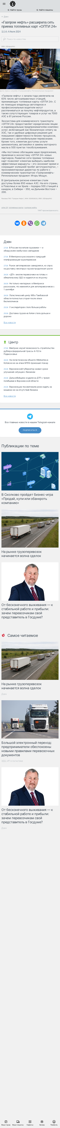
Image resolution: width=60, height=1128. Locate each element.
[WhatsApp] (36, 223)
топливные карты (16, 207)
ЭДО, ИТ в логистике (12, 761)
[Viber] (30, 223)
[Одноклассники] (23, 223)
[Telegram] (43, 223)
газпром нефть (30, 207)
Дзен (4, 694)
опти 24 (4, 207)
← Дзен (4, 16)
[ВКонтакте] (17, 223)
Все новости (10, 322)
